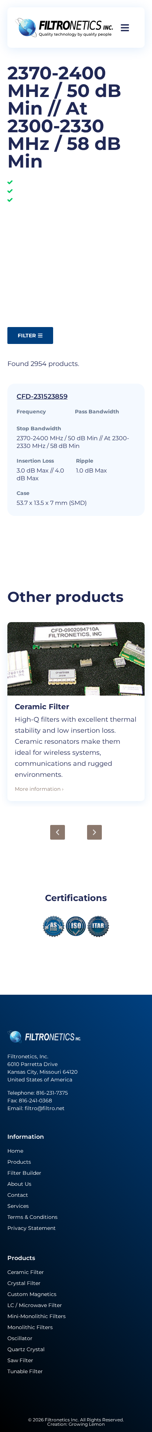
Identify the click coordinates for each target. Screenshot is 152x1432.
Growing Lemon (87, 1424)
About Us (19, 1184)
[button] (57, 832)
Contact (17, 1195)
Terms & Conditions (32, 1217)
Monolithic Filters (30, 1327)
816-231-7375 (52, 1093)
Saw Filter (20, 1360)
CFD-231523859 (42, 396)
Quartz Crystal (26, 1349)
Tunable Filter (25, 1371)
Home (15, 1151)
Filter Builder (24, 1173)
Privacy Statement (31, 1228)
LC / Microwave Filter (34, 1305)
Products (19, 1162)
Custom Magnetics (31, 1294)
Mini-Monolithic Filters (36, 1316)
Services (18, 1206)
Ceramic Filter (42, 706)
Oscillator (19, 1338)
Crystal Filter (24, 1283)
